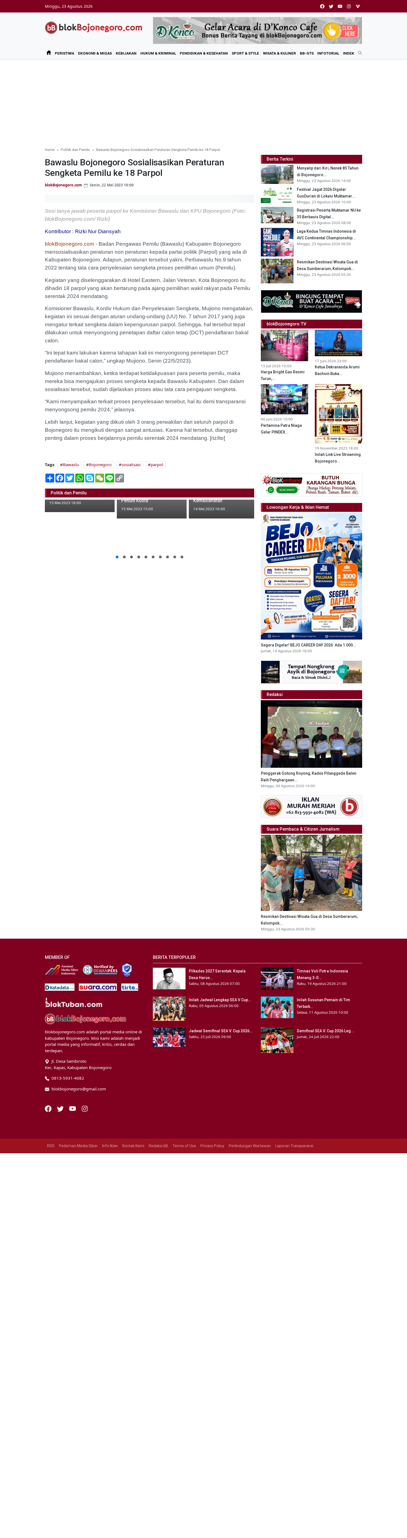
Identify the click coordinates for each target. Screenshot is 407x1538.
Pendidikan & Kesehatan (204, 53)
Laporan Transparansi (294, 1146)
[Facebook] (49, 1108)
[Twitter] (61, 1108)
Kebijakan (126, 53)
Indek (348, 53)
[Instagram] (84, 1108)
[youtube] (340, 6)
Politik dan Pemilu (75, 149)
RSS (51, 1146)
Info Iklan (110, 1146)
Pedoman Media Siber (78, 1146)
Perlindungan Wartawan (250, 1146)
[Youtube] (73, 1108)
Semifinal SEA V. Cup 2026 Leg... (325, 1031)
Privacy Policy (212, 1146)
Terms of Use (184, 1146)
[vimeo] (357, 6)
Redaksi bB (158, 1146)
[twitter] (331, 6)
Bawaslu (71, 464)
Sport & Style (245, 53)
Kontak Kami (133, 1146)
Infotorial (328, 53)
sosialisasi (131, 464)
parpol (157, 464)
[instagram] (348, 6)
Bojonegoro (100, 464)
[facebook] (322, 6)
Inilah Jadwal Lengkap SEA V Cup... (220, 1000)
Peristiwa (64, 53)
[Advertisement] (203, 101)
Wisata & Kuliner (279, 53)
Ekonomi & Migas (95, 53)
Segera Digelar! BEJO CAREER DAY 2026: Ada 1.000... (308, 645)
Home (50, 149)
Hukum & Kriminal (158, 53)
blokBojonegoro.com (63, 185)
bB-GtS (307, 53)
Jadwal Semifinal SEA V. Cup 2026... (221, 1031)
